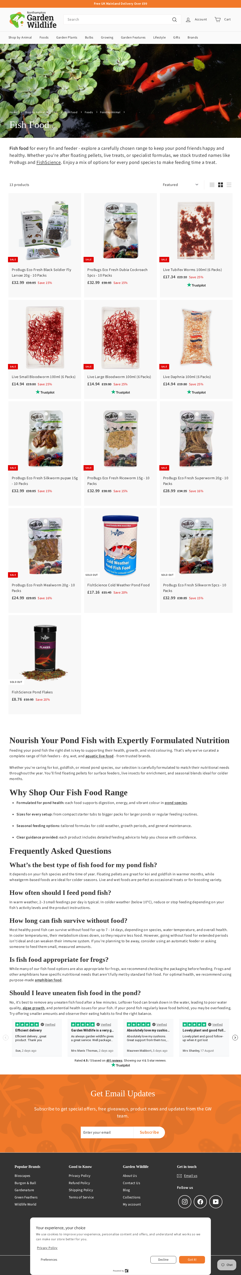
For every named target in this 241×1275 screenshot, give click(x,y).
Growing (107, 37)
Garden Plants (66, 37)
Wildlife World (25, 1204)
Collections (131, 1197)
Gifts (176, 37)
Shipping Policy (81, 1190)
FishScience (48, 162)
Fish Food (71, 112)
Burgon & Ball (25, 1183)
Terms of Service (81, 1197)
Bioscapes (22, 1175)
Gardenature (24, 1190)
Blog (126, 1190)
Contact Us (131, 1183)
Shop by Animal (20, 37)
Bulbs (89, 37)
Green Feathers (26, 1197)
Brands (193, 37)
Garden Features (133, 37)
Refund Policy (79, 1183)
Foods (44, 37)
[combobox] (122, 19)
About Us (130, 1175)
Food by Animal (110, 112)
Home (13, 112)
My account (132, 1204)
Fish (55, 112)
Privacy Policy (80, 1175)
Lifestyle (159, 37)
